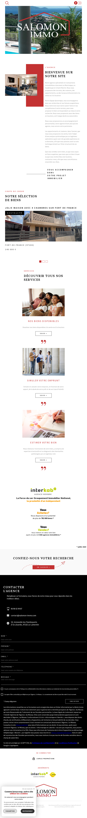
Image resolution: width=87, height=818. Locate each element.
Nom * (4, 636)
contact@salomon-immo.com (23, 615)
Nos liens (57, 807)
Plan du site (61, 805)
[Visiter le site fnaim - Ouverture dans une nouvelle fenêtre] (52, 774)
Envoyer (74, 701)
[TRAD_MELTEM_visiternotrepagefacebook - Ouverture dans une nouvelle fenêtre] (75, 3)
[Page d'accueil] (43, 796)
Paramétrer (10, 811)
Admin (78, 805)
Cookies (72, 806)
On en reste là (27, 789)
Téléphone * (7, 667)
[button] (40, 261)
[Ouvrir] (7, 3)
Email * (4, 656)
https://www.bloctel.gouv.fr (62, 733)
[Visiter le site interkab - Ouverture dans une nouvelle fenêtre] (39, 774)
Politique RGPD (65, 807)
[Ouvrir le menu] (80, 3)
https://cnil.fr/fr (22, 725)
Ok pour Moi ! (27, 811)
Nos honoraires (53, 805)
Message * (6, 677)
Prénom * (5, 646)
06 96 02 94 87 (16, 608)
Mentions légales (70, 805)
